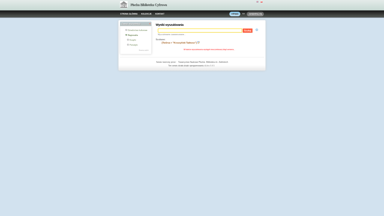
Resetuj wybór (144, 50)
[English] (257, 1)
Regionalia (133, 35)
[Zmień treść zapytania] (198, 43)
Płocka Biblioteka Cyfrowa (148, 5)
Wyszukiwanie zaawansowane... (172, 34)
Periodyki (134, 45)
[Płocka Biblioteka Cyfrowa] (124, 5)
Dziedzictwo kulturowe (137, 30)
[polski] (262, 1)
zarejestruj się (255, 14)
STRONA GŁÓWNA (129, 14)
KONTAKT (159, 14)
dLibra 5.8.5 (209, 65)
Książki (133, 40)
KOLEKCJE (146, 14)
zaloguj (234, 14)
